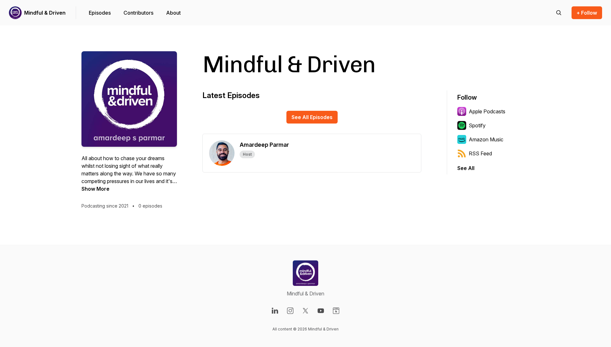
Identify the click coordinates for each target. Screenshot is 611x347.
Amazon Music (486, 139)
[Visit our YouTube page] (321, 311)
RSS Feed (480, 153)
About (173, 13)
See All (465, 168)
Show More (95, 189)
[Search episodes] (558, 13)
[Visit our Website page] (336, 311)
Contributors (138, 13)
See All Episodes (312, 117)
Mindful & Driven (45, 13)
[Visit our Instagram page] (290, 311)
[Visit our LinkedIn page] (275, 311)
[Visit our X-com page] (305, 311)
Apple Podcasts (487, 111)
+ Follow (587, 13)
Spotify (477, 125)
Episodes (100, 13)
